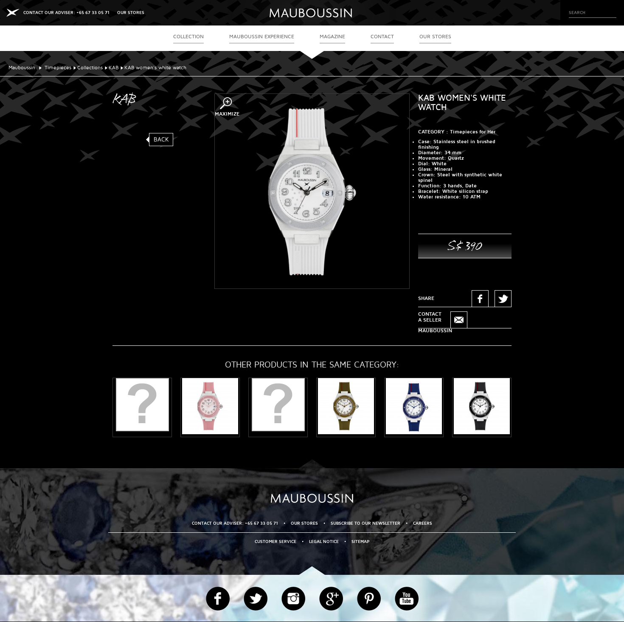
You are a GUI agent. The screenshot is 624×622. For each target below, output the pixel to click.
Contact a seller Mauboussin (435, 322)
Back (161, 139)
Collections (90, 68)
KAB (113, 68)
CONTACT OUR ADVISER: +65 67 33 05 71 (66, 12)
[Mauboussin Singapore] (312, 12)
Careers (422, 523)
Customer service (275, 541)
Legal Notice (324, 541)
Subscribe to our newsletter (365, 523)
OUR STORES (130, 12)
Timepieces (58, 68)
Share (426, 298)
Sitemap (360, 541)
